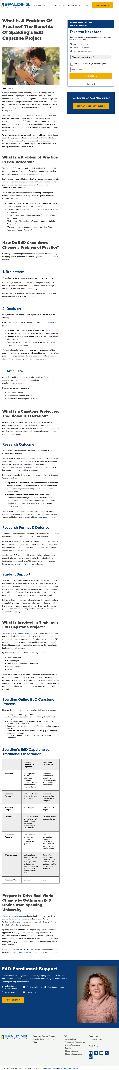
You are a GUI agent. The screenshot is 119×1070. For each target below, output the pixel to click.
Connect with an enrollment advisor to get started (38, 952)
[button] (102, 5)
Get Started (93, 1036)
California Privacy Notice (68, 1068)
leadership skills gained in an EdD (19, 633)
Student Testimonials (73, 1054)
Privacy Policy (51, 1068)
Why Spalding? (71, 1039)
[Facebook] (91, 1053)
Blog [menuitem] (86, 5)
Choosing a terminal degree (13, 916)
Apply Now (93, 1046)
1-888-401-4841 (96, 1039)
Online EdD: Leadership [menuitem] (37, 5)
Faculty (68, 1048)
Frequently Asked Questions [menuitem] (63, 6)
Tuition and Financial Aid (75, 1042)
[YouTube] (101, 1053)
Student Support (71, 1051)
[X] (107, 1053)
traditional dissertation (15, 467)
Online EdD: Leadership (44, 1039)
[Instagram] (91, 1057)
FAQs (66, 1036)
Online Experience (72, 1045)
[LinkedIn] (96, 1053)
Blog (35, 1042)
